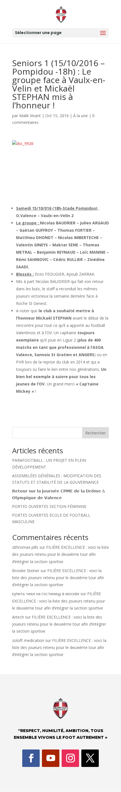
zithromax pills (25, 547)
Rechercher (95, 433)
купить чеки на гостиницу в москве (45, 593)
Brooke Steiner (25, 570)
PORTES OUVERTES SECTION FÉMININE (49, 506)
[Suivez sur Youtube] (50, 758)
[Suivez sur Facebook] (31, 758)
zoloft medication (28, 640)
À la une (80, 115)
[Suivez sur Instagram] (70, 758)
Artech (18, 617)
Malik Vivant (30, 115)
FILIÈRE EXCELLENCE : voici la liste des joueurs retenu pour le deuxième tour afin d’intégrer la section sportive (60, 554)
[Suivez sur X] (90, 758)
